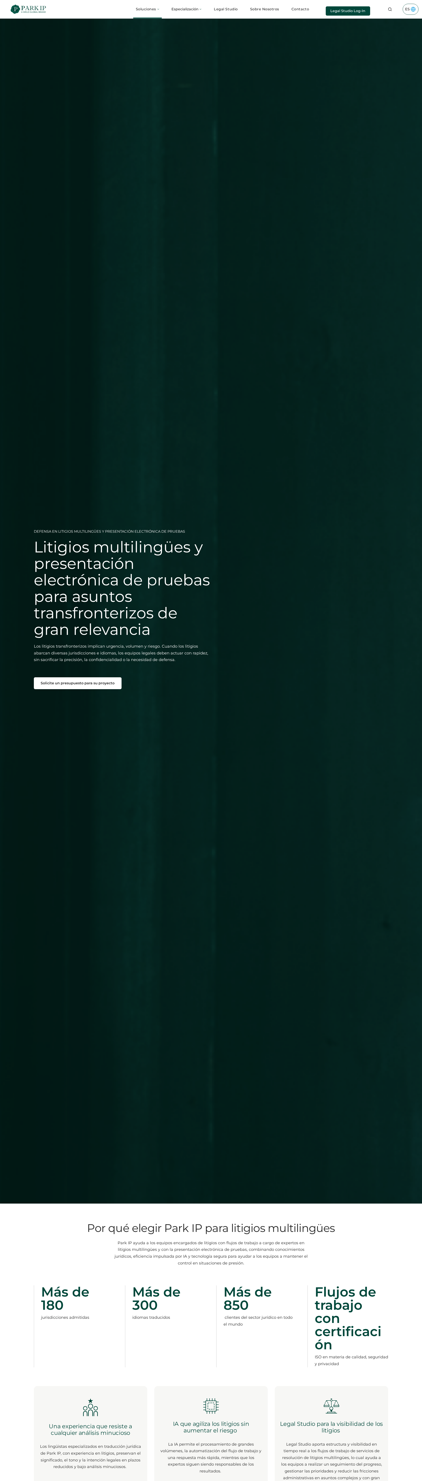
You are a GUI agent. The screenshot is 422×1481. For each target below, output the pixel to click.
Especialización (184, 9)
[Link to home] (28, 9)
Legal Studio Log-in (347, 11)
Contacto (300, 9)
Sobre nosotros (264, 9)
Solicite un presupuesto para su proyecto (78, 683)
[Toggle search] (390, 9)
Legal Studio (226, 9)
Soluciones (146, 9)
